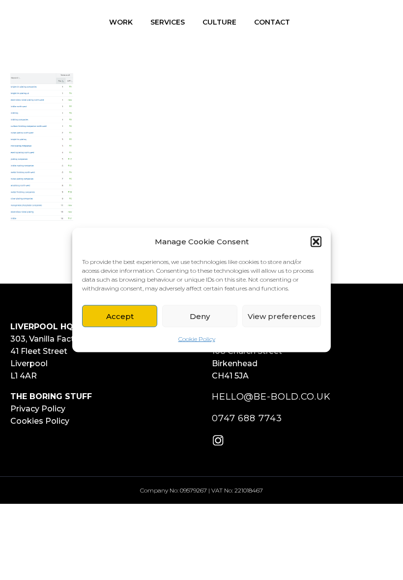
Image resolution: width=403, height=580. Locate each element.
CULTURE (219, 22)
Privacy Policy (37, 408)
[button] (316, 241)
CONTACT (272, 22)
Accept (120, 315)
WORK (121, 22)
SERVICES (167, 22)
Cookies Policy (39, 421)
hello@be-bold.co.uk (271, 396)
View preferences (282, 315)
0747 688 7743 (247, 418)
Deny (200, 315)
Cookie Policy (196, 339)
